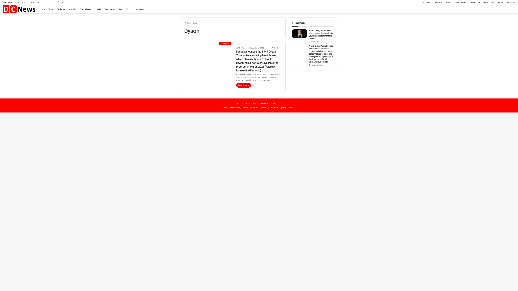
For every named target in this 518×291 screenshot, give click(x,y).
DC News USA (276, 103)
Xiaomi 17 (291, 108)
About (245, 108)
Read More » (243, 85)
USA (423, 2)
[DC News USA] (19, 9)
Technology (483, 2)
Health (472, 2)
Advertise (254, 108)
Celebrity (448, 2)
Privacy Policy (235, 108)
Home (188, 23)
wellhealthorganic (278, 108)
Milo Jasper (242, 48)
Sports (500, 2)
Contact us (510, 2)
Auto (492, 2)
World (429, 2)
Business (438, 2)
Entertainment (461, 2)
